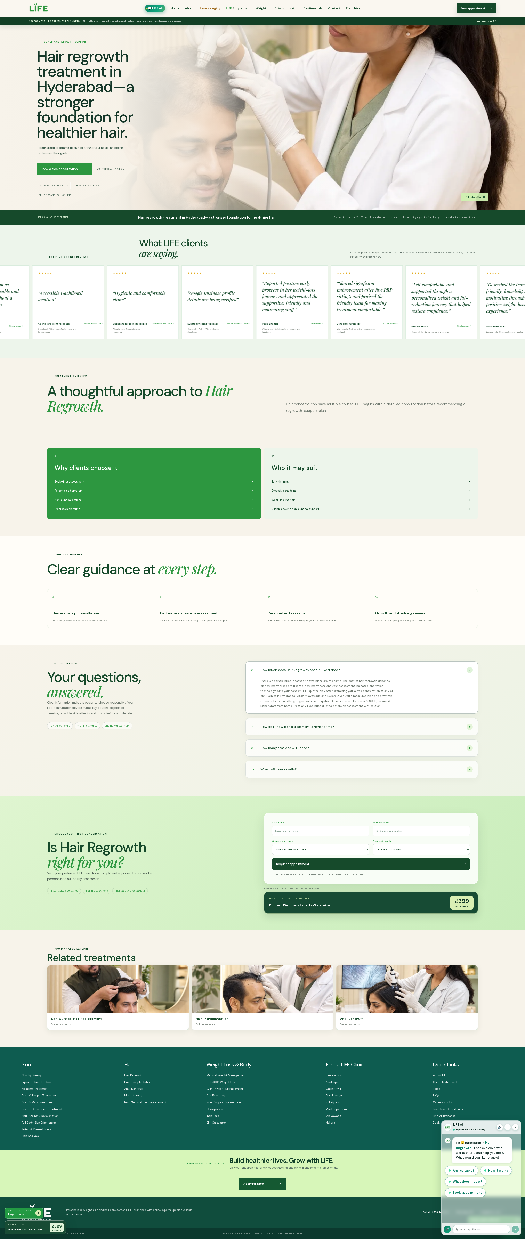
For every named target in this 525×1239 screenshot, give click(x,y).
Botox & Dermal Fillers (36, 1129)
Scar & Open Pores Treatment (42, 1109)
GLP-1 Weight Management (225, 1089)
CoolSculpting (216, 1095)
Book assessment (486, 21)
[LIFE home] (38, 8)
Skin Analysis (30, 1136)
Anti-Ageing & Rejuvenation (40, 1116)
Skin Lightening (32, 1075)
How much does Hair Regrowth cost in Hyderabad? (361, 669)
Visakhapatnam (336, 1109)
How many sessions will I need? (361, 747)
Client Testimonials (445, 1082)
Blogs (436, 1089)
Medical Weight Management (226, 1075)
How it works (498, 1170)
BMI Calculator (216, 1122)
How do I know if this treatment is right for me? (361, 726)
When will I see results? (361, 769)
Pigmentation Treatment (38, 1082)
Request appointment (371, 864)
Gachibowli (333, 1089)
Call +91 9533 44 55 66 (110, 168)
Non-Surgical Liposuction (224, 1102)
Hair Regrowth (133, 1075)
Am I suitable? (463, 1170)
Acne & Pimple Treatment (39, 1095)
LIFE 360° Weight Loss (221, 1082)
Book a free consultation (64, 169)
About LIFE (440, 1075)
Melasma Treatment (35, 1089)
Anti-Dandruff (133, 1089)
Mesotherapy (133, 1095)
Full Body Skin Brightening (39, 1122)
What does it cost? (467, 1182)
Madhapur (333, 1082)
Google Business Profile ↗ (44, 323)
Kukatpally (333, 1102)
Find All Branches (444, 1116)
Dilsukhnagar (334, 1095)
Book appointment (467, 1193)
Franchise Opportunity (448, 1109)
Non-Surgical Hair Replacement (145, 1102)
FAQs (436, 1095)
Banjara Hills (334, 1075)
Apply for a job (262, 1183)
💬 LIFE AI (155, 8)
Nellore (330, 1122)
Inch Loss (213, 1116)
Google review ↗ (270, 323)
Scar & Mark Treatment (37, 1102)
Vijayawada (333, 1116)
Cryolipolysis (215, 1109)
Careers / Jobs (443, 1102)
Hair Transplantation (137, 1082)
